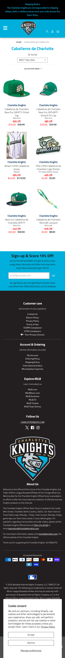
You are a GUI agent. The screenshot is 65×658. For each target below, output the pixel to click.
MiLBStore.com (32, 393)
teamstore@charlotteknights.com (23, 528)
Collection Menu (32, 69)
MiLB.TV (32, 399)
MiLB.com (32, 389)
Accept (31, 635)
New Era (16, 118)
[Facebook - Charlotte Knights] (32, 427)
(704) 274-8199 (40, 525)
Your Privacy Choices (34, 334)
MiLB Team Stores (32, 406)
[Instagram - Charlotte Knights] (38, 427)
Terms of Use (32, 324)
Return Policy (32, 317)
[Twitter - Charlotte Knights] (27, 427)
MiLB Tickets (32, 403)
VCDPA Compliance (32, 327)
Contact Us (32, 314)
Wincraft (48, 225)
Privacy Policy (48, 627)
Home (18, 42)
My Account (32, 355)
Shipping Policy (32, 362)
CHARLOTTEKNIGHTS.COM (32, 422)
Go (53, 275)
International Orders (32, 365)
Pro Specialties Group (48, 172)
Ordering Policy (32, 358)
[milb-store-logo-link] (32, 580)
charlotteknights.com (48, 533)
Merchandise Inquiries (32, 369)
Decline (31, 643)
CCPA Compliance (32, 331)
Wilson (17, 172)
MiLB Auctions (32, 396)
